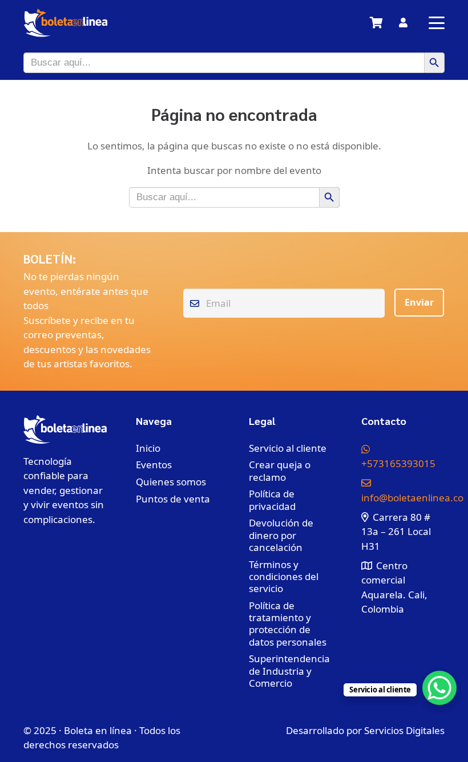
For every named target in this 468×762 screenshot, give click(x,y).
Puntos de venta (173, 498)
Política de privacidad (272, 499)
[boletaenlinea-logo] (65, 23)
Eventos (154, 464)
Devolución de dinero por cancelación (281, 535)
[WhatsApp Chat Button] (439, 688)
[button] (436, 23)
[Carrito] (376, 23)
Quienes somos (171, 481)
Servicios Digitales (404, 730)
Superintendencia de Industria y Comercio (289, 671)
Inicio (148, 448)
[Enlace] (403, 22)
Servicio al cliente (287, 448)
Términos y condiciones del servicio (283, 576)
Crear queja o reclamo (279, 470)
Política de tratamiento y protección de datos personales (287, 623)
